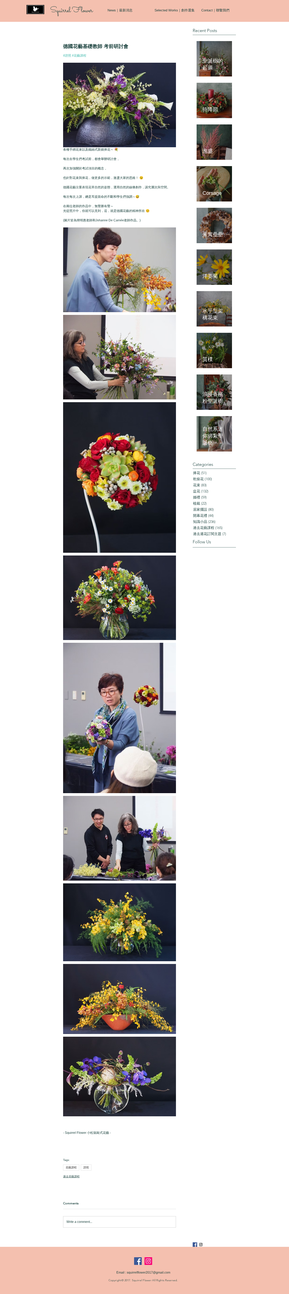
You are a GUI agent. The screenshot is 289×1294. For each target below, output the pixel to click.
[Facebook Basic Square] (195, 1244)
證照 (86, 1167)
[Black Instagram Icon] (201, 1244)
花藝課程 (71, 1167)
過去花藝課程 (71, 1176)
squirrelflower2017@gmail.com (148, 1272)
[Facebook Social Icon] (138, 1261)
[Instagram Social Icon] (148, 1261)
